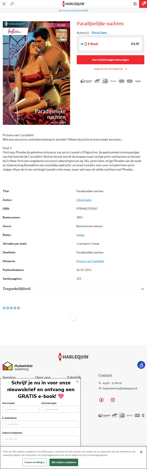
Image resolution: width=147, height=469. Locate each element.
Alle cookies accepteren (63, 462)
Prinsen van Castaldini (90, 261)
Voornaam (8, 403)
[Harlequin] (73, 4)
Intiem (80, 234)
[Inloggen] (135, 4)
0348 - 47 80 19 (112, 383)
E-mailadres (9, 418)
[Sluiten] (141, 452)
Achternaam (48, 403)
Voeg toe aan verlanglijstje (109, 68)
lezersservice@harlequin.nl (120, 388)
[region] (73, 457)
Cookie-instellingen (34, 462)
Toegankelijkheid (16, 289)
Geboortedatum (12, 433)
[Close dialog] (77, 381)
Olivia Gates (84, 199)
